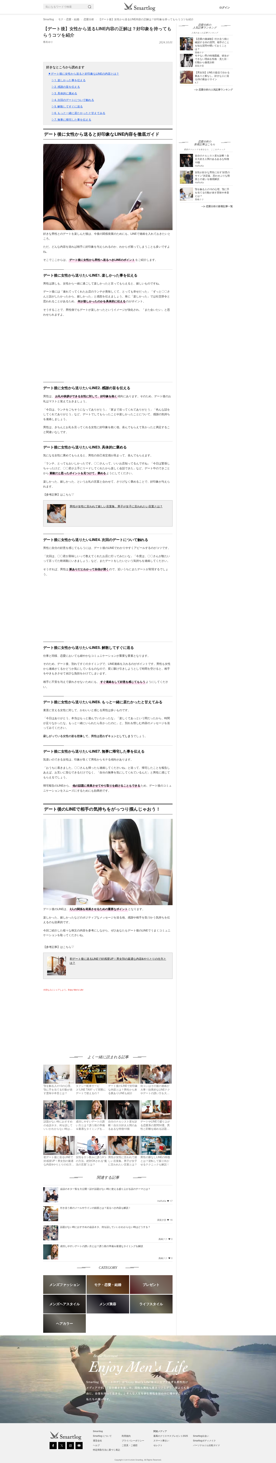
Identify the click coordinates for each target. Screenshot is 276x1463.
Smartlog (48, 19)
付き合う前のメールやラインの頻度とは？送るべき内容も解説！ (95, 1208)
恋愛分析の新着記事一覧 (219, 206)
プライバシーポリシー (133, 1440)
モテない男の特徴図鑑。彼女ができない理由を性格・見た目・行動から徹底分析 (212, 59)
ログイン (224, 7)
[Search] (90, 6)
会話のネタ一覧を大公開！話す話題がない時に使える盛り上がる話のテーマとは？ (105, 1189)
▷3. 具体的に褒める (64, 93)
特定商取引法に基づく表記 (106, 1449)
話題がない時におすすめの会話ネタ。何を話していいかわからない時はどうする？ (105, 1227)
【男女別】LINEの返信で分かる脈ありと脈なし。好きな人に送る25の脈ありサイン (212, 76)
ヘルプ (96, 1445)
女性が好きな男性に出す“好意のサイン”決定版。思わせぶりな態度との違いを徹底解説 (212, 175)
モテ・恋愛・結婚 (68, 19)
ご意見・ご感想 (129, 1445)
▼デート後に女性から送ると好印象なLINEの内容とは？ (83, 73)
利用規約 (126, 1435)
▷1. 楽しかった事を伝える (69, 80)
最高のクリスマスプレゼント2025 (170, 1435)
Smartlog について (102, 1435)
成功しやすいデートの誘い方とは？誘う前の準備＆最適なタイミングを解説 (101, 1246)
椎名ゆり (48, 42)
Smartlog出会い (201, 1435)
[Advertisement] (74, 1019)
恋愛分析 (89, 19)
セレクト (157, 1445)
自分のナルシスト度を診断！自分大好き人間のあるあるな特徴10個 (212, 159)
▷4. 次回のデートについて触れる (73, 100)
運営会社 (97, 1440)
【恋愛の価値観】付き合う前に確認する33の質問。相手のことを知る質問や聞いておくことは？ (212, 44)
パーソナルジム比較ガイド (206, 1445)
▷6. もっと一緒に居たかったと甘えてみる (78, 113)
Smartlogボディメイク (204, 1440)
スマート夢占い (161, 1440)
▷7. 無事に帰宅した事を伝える (71, 119)
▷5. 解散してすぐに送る (67, 106)
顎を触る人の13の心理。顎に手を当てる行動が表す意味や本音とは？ (212, 192)
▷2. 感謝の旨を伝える (66, 87)
